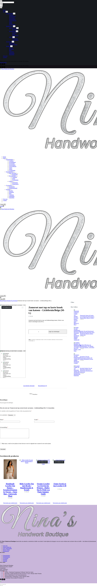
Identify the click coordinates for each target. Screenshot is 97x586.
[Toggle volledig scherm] (2, 584)
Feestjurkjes (15, 182)
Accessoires (9, 185)
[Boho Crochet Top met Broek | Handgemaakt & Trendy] (27, 470)
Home (4, 156)
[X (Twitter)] (3, 579)
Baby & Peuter (12, 173)
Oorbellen (11, 195)
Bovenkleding (12, 176)
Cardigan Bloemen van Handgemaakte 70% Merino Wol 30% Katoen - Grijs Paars (87, 346)
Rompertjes (15, 174)
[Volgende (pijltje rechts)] (2, 585)
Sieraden (8, 189)
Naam (2, 419)
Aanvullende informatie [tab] (28, 385)
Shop (4, 158)
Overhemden (12, 170)
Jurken (10, 169)
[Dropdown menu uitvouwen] (6, 158)
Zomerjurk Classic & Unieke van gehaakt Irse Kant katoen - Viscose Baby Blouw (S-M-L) (87, 317)
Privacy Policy (6, 549)
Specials (5, 561)
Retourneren (6, 551)
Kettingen (11, 192)
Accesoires (5, 558)
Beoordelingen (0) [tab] (42, 385)
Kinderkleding (9, 171)
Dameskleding (9, 159)
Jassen (10, 167)
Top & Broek (12, 165)
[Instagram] (3, 67)
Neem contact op (7, 547)
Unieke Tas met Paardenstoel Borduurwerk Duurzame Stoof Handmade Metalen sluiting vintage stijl (87, 333)
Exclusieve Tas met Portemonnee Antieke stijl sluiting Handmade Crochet (86, 358)
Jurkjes (10, 181)
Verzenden (3, 449)
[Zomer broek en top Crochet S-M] (60, 470)
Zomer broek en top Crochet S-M (59, 485)
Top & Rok (12, 163)
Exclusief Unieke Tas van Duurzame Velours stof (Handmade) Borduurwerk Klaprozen (86, 370)
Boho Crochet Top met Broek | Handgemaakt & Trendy (27, 487)
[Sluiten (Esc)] (5, 584)
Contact (5, 200)
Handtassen (12, 186)
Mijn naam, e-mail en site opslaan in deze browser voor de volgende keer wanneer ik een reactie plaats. (26, 443)
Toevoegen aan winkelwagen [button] (10, 503)
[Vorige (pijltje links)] (0, 585)
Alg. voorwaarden (7, 548)
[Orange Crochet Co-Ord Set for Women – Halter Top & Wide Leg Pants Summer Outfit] (43, 470)
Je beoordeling (4, 427)
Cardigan (11, 161)
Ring (10, 193)
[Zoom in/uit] (0, 584)
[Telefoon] (4, 67)
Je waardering (4, 415)
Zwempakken (12, 162)
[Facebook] (1, 67)
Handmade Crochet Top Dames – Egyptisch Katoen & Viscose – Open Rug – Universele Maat (10, 490)
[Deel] (3, 584)
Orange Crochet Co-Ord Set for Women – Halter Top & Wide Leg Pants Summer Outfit (43, 489)
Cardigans (14, 177)
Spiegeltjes (11, 197)
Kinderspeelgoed (13, 188)
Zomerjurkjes (15, 184)
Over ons (5, 199)
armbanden (11, 196)
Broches (11, 191)
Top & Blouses (12, 166)
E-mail (36, 419)
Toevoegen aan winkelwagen (53, 331)
